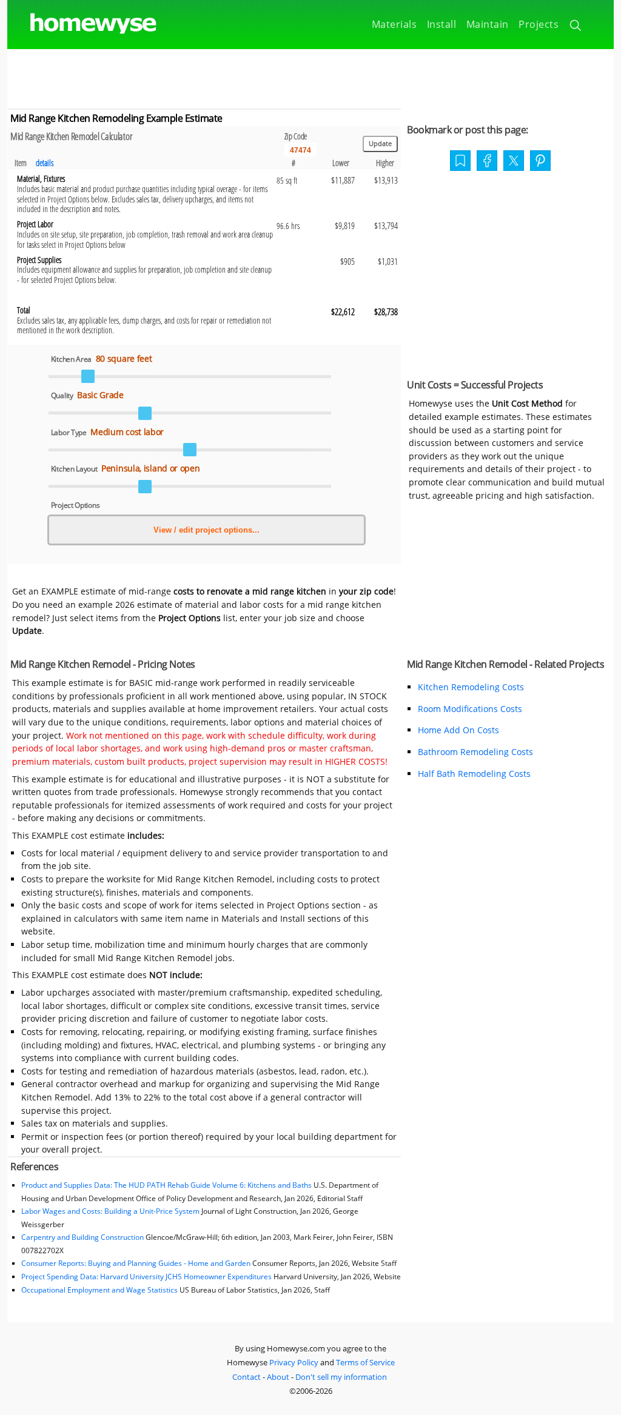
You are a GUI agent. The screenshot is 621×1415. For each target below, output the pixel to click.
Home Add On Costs (458, 730)
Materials (394, 24)
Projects (539, 24)
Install (442, 24)
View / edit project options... (206, 529)
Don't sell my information (341, 1376)
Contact (246, 1376)
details (44, 162)
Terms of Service (365, 1362)
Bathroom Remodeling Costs (475, 751)
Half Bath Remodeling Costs (474, 773)
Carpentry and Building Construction (82, 1237)
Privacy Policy (293, 1362)
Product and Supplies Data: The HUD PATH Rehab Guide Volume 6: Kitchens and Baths (166, 1185)
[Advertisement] (310, 76)
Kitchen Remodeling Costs (471, 687)
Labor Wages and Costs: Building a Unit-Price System (110, 1211)
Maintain (487, 24)
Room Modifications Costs (470, 708)
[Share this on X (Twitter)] (514, 159)
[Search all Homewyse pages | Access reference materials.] (576, 27)
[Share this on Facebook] (487, 161)
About (278, 1376)
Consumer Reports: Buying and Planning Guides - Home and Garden (135, 1263)
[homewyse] (83, 23)
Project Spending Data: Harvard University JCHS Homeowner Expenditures (146, 1276)
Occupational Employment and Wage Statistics (99, 1290)
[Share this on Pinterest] (540, 161)
